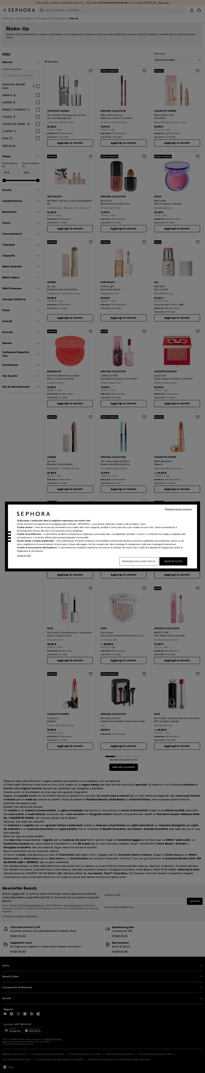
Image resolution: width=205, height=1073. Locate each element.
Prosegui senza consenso (178, 509)
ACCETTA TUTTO (173, 561)
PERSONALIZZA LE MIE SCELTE (138, 561)
